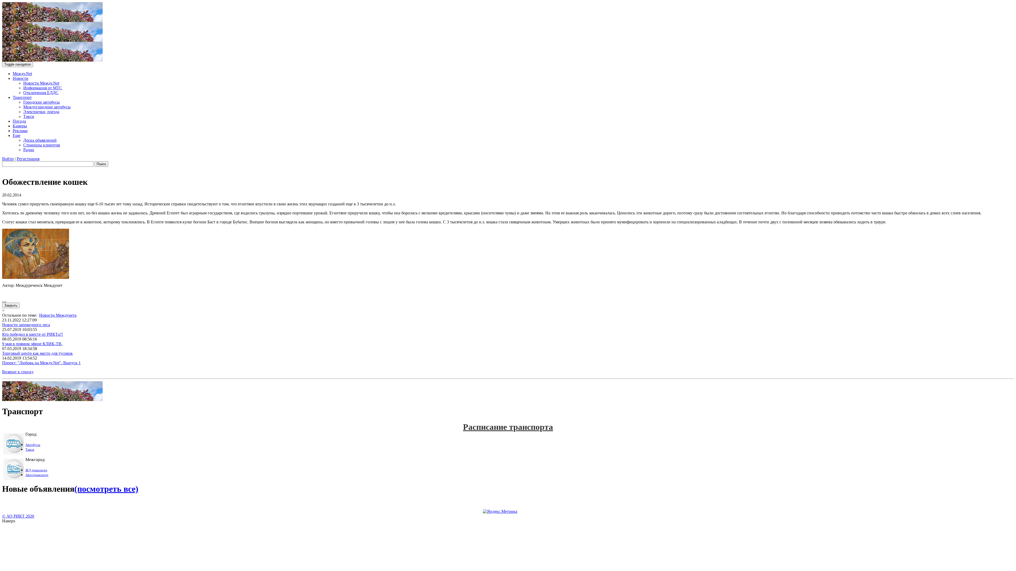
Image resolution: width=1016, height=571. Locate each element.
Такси (28, 116)
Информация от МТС (42, 88)
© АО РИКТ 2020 (18, 516)
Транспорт (22, 97)
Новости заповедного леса (26, 325)
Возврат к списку (18, 372)
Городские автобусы (41, 102)
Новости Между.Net (41, 83)
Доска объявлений (40, 140)
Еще (16, 135)
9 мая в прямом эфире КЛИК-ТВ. (32, 344)
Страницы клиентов (41, 145)
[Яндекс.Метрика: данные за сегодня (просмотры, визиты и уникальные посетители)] (500, 511)
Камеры (20, 126)
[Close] (4, 302)
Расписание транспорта (508, 427)
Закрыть (10, 305)
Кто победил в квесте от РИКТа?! (32, 334)
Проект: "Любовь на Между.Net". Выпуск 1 (41, 363)
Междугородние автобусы (47, 107)
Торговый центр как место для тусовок (37, 353)
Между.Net (22, 73)
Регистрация (28, 158)
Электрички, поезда (41, 111)
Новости (20, 78)
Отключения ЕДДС (40, 92)
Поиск (101, 164)
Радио (28, 150)
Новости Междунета (57, 315)
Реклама (20, 130)
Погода (19, 121)
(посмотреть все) (106, 489)
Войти (8, 158)
